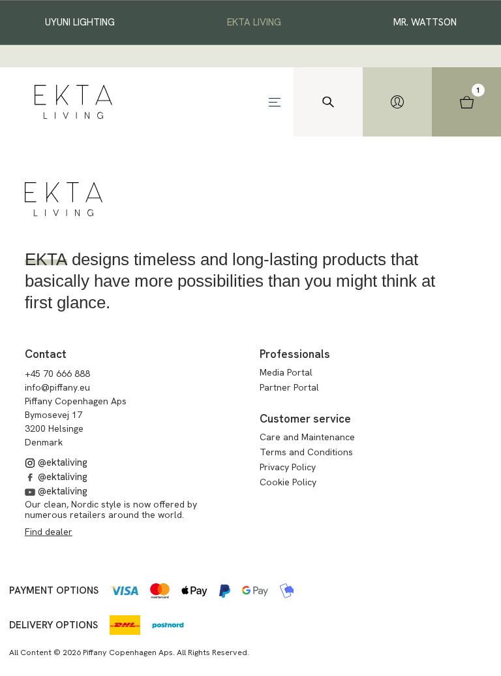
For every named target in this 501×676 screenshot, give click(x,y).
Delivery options (53, 625)
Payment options (54, 590)
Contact (46, 354)
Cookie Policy (288, 482)
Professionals (295, 354)
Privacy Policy (288, 467)
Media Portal (286, 372)
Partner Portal (289, 387)
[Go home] (63, 199)
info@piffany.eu (57, 387)
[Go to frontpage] (73, 102)
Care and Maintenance (307, 437)
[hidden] (397, 102)
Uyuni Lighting (80, 22)
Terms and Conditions (306, 452)
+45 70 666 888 (57, 373)
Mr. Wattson (425, 22)
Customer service (305, 418)
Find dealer (48, 531)
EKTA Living (254, 22)
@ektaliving (61, 462)
